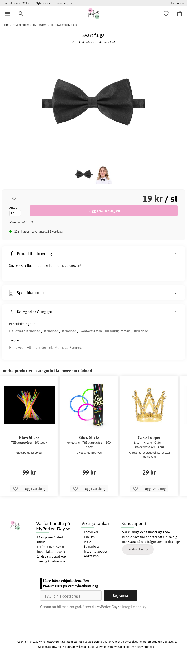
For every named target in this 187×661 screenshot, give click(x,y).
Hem (5, 24)
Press (87, 542)
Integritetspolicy (96, 551)
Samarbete (92, 547)
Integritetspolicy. (134, 607)
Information (176, 3)
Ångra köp (91, 556)
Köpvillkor (91, 532)
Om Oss (89, 537)
